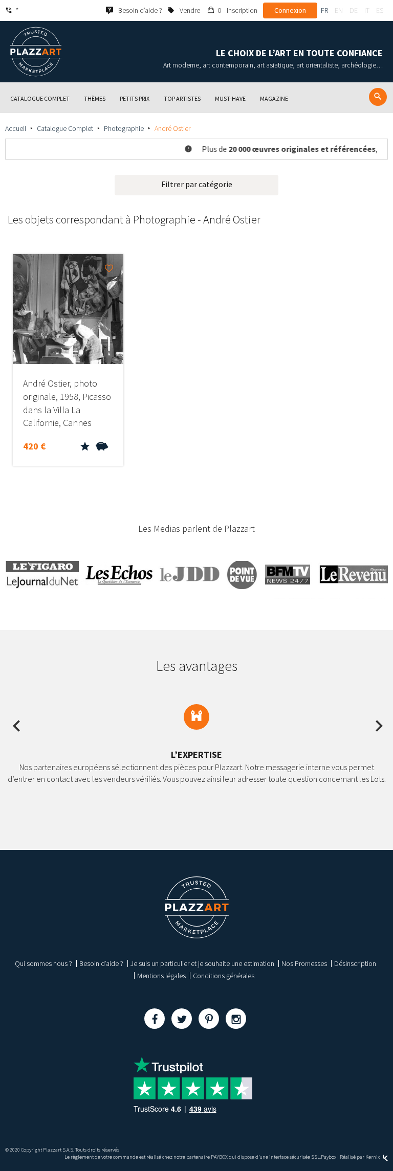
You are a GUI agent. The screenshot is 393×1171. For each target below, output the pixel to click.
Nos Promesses (304, 963)
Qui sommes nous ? (43, 963)
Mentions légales (161, 975)
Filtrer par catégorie (196, 184)
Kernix (373, 1157)
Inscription (242, 10)
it (366, 10)
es (379, 10)
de (354, 10)
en (339, 10)
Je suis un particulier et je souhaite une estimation (202, 963)
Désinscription (355, 963)
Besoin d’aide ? (101, 963)
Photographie (124, 128)
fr (324, 10)
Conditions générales (223, 975)
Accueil (15, 128)
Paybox (328, 1157)
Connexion (290, 10)
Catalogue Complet (65, 128)
